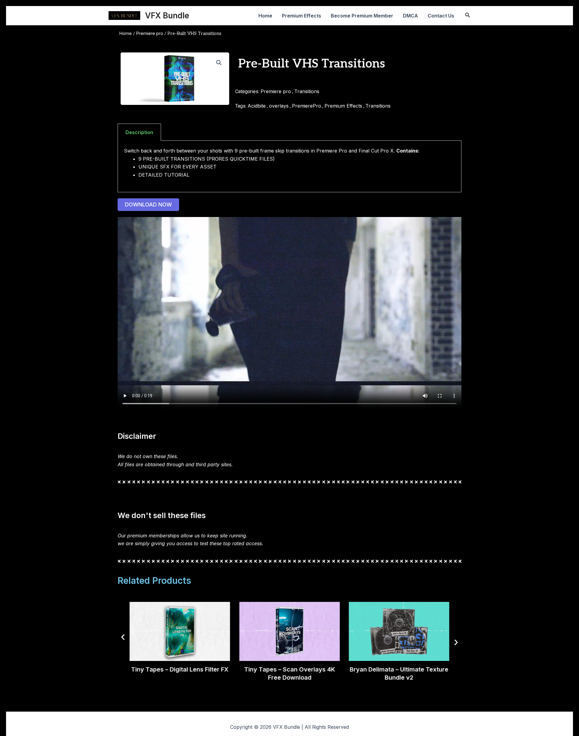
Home (265, 16)
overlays (279, 106)
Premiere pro (149, 33)
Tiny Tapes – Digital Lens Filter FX (180, 669)
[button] (219, 62)
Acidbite (257, 106)
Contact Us (441, 16)
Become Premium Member (362, 16)
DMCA (410, 16)
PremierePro (306, 106)
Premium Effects (301, 16)
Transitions (306, 91)
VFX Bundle (167, 15)
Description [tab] (139, 132)
